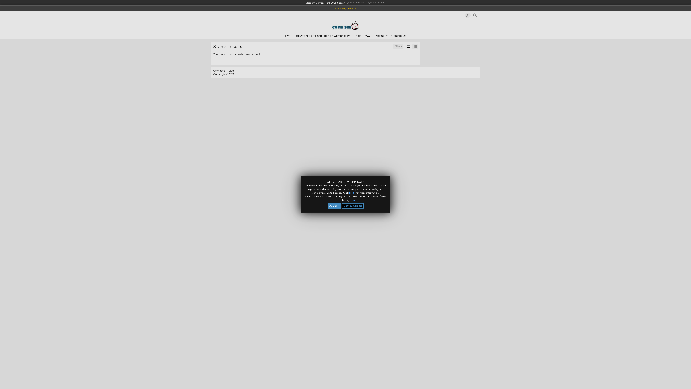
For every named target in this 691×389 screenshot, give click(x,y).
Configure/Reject (353, 205)
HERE (352, 192)
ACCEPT (334, 205)
